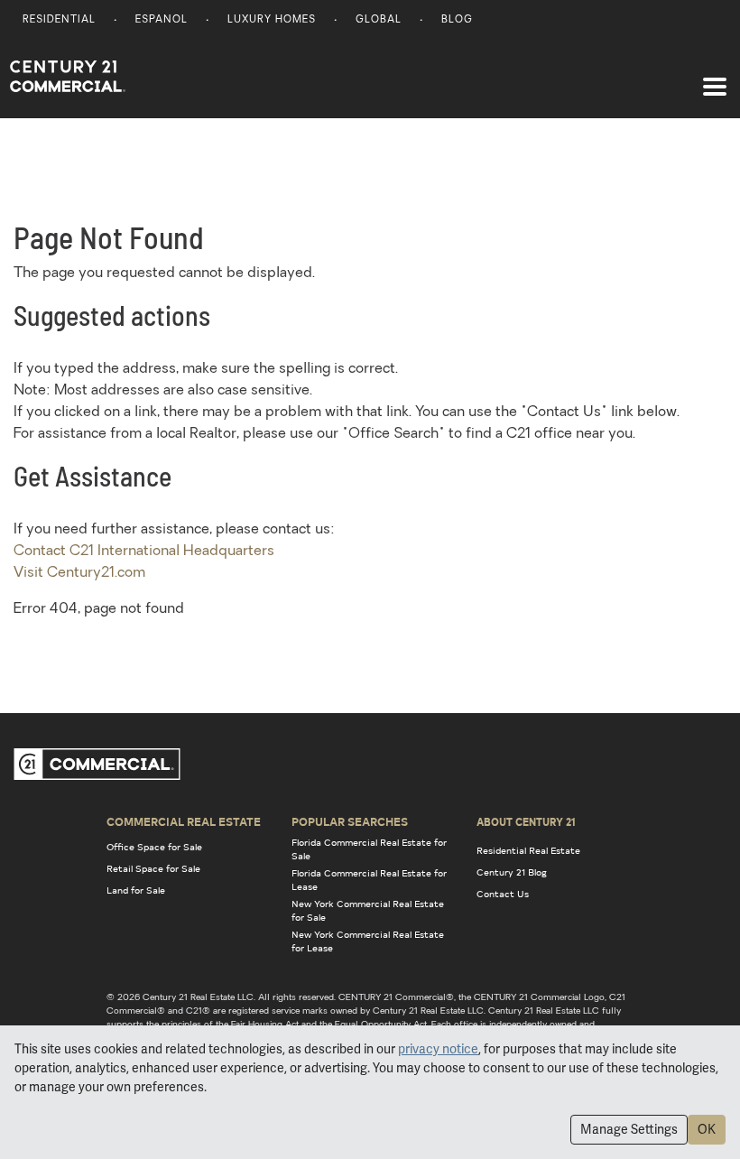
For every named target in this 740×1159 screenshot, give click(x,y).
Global (379, 20)
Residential (59, 20)
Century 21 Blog (511, 872)
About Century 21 (526, 821)
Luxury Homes (271, 20)
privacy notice (438, 1049)
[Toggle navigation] (714, 78)
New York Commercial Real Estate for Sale (367, 910)
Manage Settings (629, 1129)
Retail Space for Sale (153, 868)
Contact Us (502, 893)
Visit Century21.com (79, 573)
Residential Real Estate (528, 850)
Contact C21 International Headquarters (144, 551)
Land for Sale (135, 890)
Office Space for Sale (154, 846)
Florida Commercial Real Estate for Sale (369, 849)
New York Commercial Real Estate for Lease (367, 941)
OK (707, 1129)
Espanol (161, 20)
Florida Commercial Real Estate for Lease (369, 880)
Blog (457, 20)
